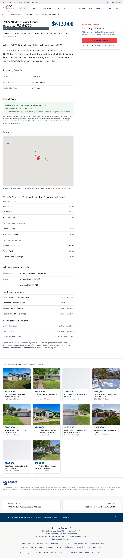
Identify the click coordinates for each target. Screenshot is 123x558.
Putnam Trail (8, 251)
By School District (95, 547)
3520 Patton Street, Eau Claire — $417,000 (50, 553)
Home (4, 14)
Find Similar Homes (100, 40)
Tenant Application (97, 543)
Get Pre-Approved (40, 543)
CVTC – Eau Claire (10, 326)
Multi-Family (69, 547)
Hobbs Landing (9, 229)
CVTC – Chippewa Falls (12, 337)
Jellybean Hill (8, 206)
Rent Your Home (80, 543)
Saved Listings (114, 2)
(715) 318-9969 (95, 45)
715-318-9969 (9, 2)
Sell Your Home (25, 543)
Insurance (81, 8)
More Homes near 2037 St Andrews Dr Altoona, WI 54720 (23, 365)
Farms (59, 547)
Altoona (21, 14)
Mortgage (67, 8)
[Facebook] (116, 517)
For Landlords (66, 543)
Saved (109, 8)
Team (117, 8)
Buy (34, 8)
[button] (38, 158)
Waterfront (81, 547)
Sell (58, 8)
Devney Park (8, 212)
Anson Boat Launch (10, 234)
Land (40, 547)
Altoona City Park (10, 217)
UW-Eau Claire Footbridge (13, 257)
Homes (33, 547)
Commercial (46, 8)
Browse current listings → (49, 61)
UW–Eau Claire (8, 331)
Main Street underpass (12, 245)
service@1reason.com (28, 2)
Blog (90, 8)
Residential (12, 14)
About (98, 8)
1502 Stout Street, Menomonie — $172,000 (86, 553)
